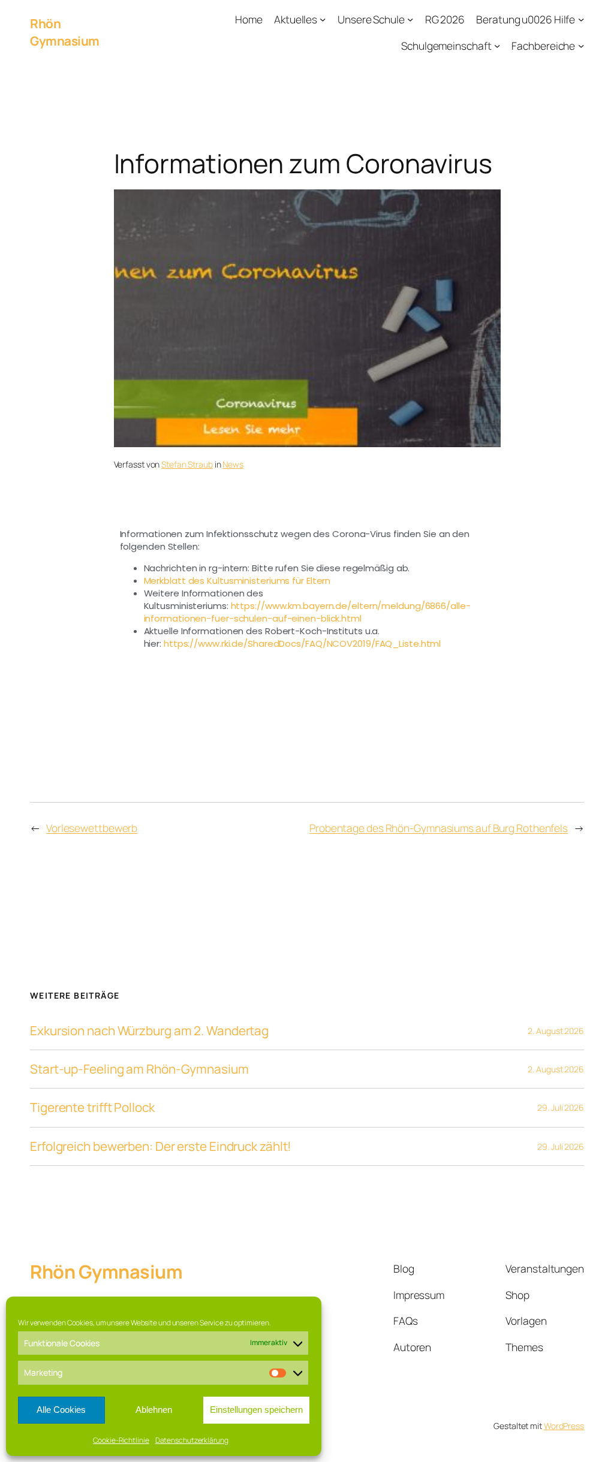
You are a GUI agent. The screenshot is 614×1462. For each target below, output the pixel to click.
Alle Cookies (61, 1409)
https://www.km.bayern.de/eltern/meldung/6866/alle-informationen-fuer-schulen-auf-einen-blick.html (307, 612)
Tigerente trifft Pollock (92, 1107)
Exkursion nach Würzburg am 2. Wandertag (149, 1031)
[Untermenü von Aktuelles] (323, 19)
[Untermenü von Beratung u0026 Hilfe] (581, 19)
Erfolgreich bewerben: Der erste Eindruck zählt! (160, 1146)
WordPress (564, 1425)
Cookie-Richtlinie (121, 1440)
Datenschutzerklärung (191, 1440)
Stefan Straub (187, 464)
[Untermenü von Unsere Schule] (410, 19)
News (232, 464)
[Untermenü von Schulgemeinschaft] (497, 45)
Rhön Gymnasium (65, 32)
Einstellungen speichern (256, 1409)
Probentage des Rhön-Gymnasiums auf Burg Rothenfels (438, 828)
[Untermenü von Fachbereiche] (581, 45)
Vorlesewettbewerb (91, 828)
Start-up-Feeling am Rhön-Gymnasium (139, 1069)
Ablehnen (154, 1409)
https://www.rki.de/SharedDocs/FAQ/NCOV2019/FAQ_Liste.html (302, 643)
